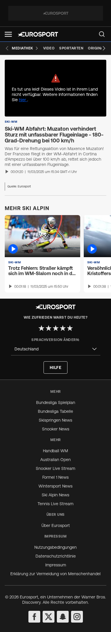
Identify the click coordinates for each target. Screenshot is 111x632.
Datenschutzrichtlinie (56, 556)
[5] (69, 328)
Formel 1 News (55, 477)
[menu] (101, 34)
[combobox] (55, 349)
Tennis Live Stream (55, 503)
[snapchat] (63, 617)
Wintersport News (55, 486)
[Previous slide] (7, 48)
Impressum (55, 565)
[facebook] (34, 617)
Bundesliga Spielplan (55, 402)
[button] (8, 34)
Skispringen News (55, 420)
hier (23, 99)
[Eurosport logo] (38, 34)
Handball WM (55, 450)
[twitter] (48, 617)
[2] (48, 328)
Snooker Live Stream (55, 468)
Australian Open (55, 459)
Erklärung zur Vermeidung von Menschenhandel (55, 573)
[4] (62, 328)
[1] (41, 328)
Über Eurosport (55, 525)
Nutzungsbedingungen (55, 547)
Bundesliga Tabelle (55, 411)
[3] (55, 328)
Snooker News (55, 429)
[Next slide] (104, 48)
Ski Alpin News (55, 495)
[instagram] (77, 617)
